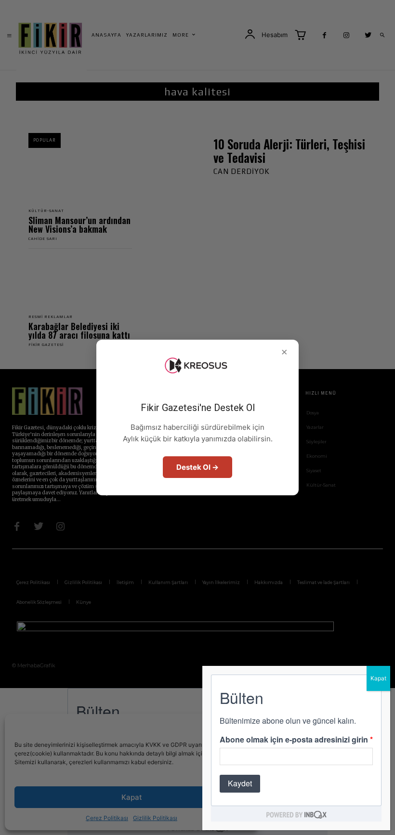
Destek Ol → (197, 467)
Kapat (378, 678)
